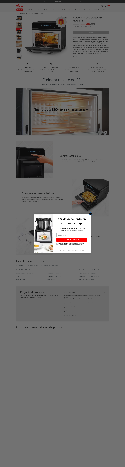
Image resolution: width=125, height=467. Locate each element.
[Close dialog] (90, 213)
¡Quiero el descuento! (71, 240)
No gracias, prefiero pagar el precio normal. (72, 250)
